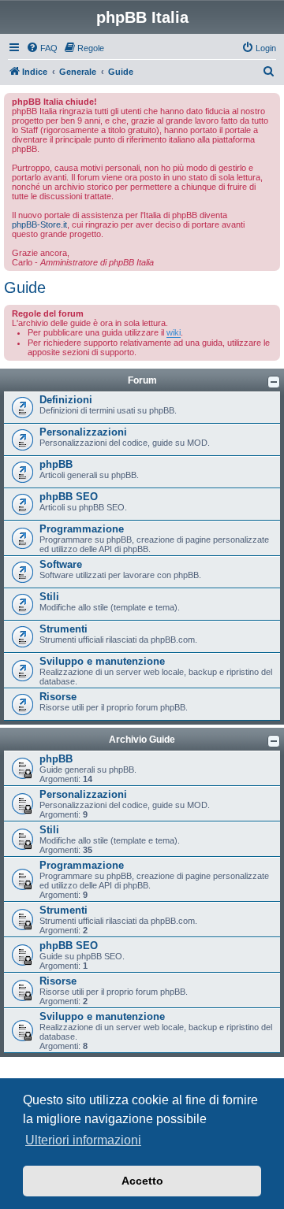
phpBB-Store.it (39, 224)
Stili (49, 597)
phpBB (56, 464)
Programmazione (81, 529)
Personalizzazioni (83, 432)
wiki (173, 332)
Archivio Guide (142, 739)
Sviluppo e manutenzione (102, 661)
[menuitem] (42, 48)
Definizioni (65, 400)
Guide (25, 287)
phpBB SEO (68, 497)
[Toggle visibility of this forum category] (273, 382)
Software (60, 564)
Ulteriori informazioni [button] (83, 1140)
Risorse (58, 697)
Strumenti (63, 629)
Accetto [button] (142, 1180)
